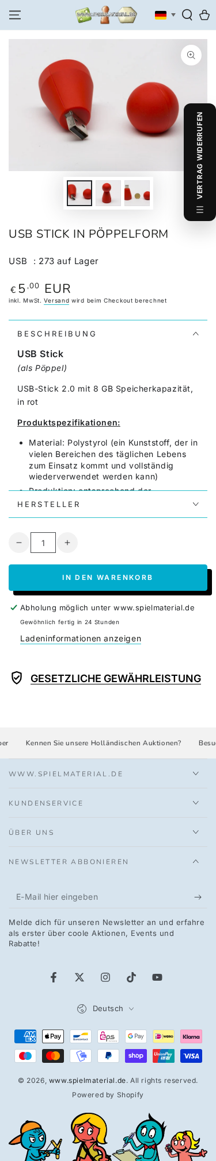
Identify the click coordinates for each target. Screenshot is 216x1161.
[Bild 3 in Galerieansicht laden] (137, 193)
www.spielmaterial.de (87, 1080)
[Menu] (15, 15)
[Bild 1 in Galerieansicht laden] (79, 193)
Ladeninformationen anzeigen (80, 638)
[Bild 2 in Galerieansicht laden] (108, 193)
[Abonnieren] (200, 897)
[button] (187, 15)
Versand (56, 300)
